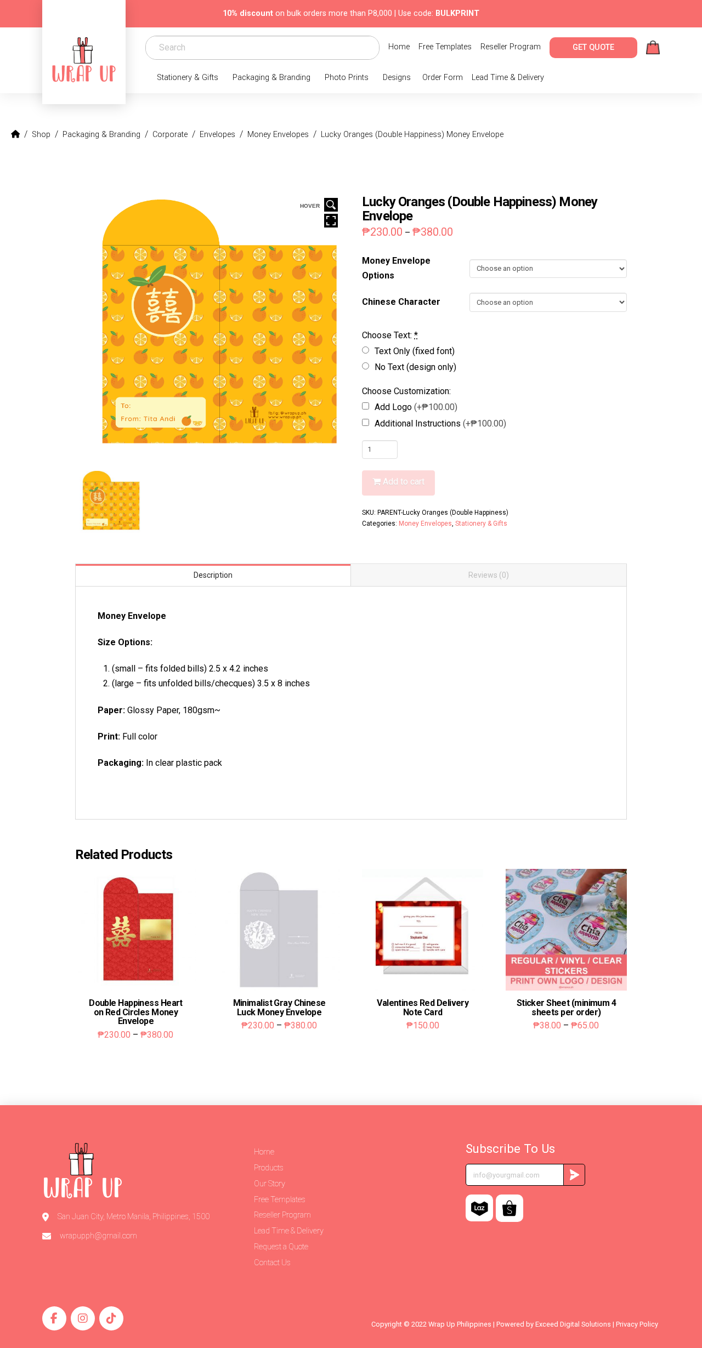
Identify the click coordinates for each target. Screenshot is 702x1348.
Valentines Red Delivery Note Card (422, 1007)
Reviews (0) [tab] (488, 575)
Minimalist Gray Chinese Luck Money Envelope (279, 1007)
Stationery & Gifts (481, 523)
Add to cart (403, 481)
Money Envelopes (425, 523)
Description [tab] (213, 575)
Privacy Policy (638, 1324)
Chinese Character (401, 302)
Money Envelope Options (396, 268)
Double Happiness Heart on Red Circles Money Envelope (136, 1012)
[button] (653, 47)
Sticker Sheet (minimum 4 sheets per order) (566, 1007)
